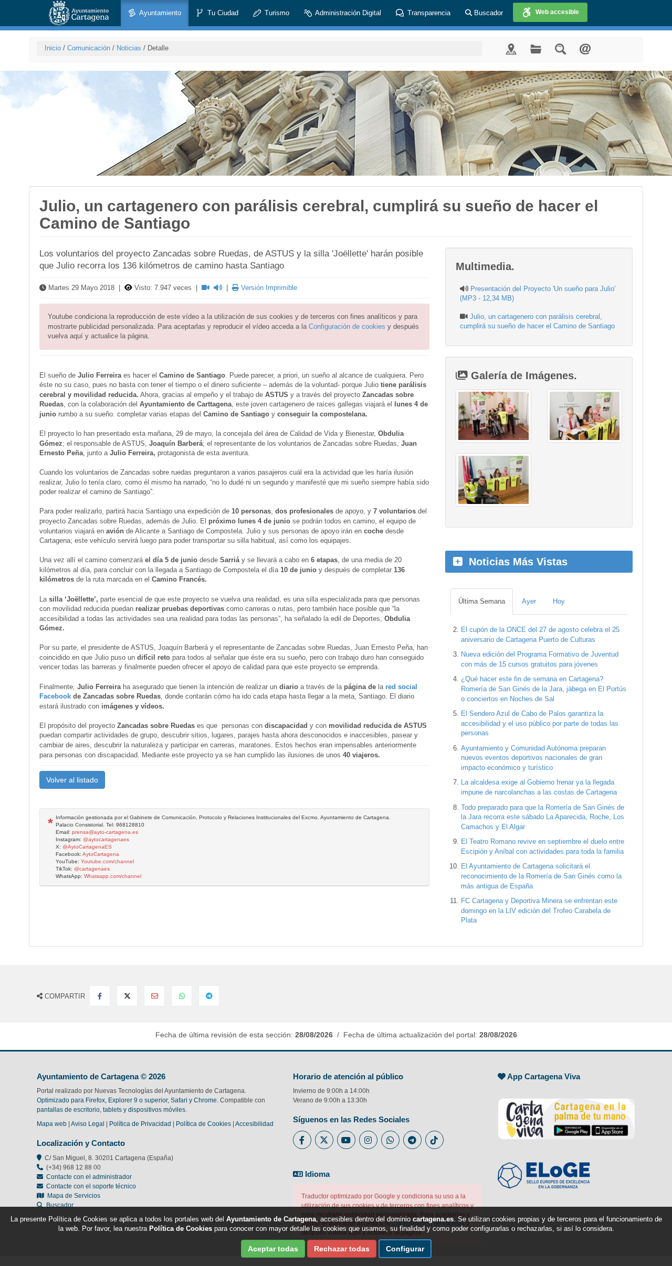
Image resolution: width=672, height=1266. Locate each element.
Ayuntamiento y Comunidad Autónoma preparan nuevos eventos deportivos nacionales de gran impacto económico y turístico (533, 757)
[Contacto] (585, 48)
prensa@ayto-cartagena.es (105, 832)
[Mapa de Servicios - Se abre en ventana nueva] (511, 48)
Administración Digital (347, 13)
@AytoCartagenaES (87, 847)
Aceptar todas (273, 1248)
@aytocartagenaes (106, 839)
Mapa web (52, 1124)
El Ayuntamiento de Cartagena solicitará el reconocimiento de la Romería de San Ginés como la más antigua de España (541, 875)
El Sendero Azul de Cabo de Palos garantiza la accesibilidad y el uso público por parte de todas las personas (539, 723)
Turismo (275, 13)
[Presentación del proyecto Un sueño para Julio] (493, 416)
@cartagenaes (92, 869)
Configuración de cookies (347, 326)
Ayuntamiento (159, 13)
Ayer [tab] (529, 601)
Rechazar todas (342, 1248)
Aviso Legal (87, 1124)
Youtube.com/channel (107, 861)
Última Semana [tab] (481, 601)
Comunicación (88, 48)
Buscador (487, 13)
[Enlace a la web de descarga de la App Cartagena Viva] (566, 1113)
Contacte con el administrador (89, 1177)
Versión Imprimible (268, 288)
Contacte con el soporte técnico (91, 1186)
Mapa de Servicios (72, 1195)
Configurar (405, 1248)
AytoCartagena (100, 854)
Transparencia (427, 13)
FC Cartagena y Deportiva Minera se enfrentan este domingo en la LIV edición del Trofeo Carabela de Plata (539, 910)
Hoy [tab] (559, 601)
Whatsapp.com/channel (112, 876)
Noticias (129, 48)
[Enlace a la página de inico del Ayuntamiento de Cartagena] (79, 13)
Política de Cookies (203, 1124)
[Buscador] (560, 48)
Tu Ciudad (221, 13)
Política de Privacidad (140, 1124)
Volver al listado (72, 780)
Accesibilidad (254, 1124)
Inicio (53, 48)
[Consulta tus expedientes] (535, 48)
